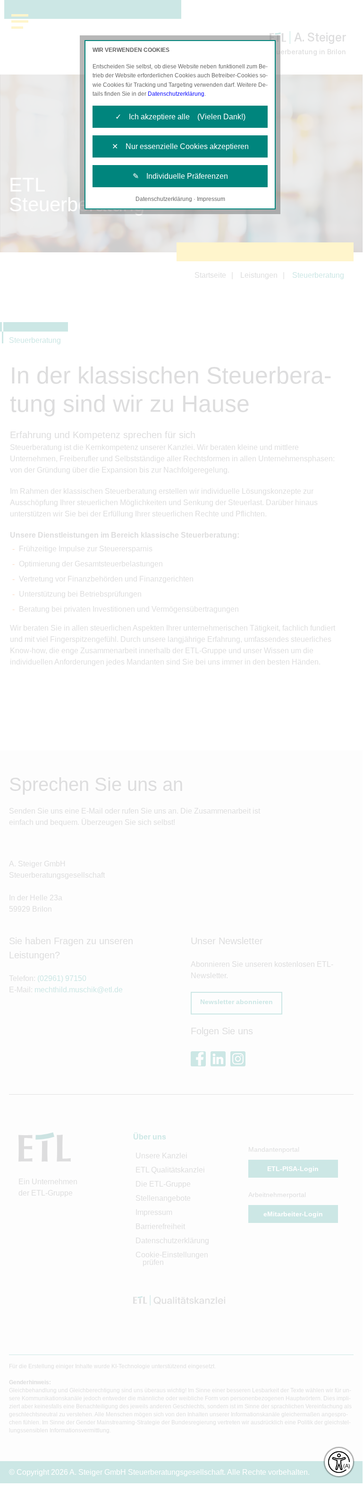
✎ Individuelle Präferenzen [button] (180, 176)
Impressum (211, 199)
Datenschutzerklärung (176, 94)
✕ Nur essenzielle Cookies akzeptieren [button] (180, 146)
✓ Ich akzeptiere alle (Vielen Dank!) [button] (180, 117)
